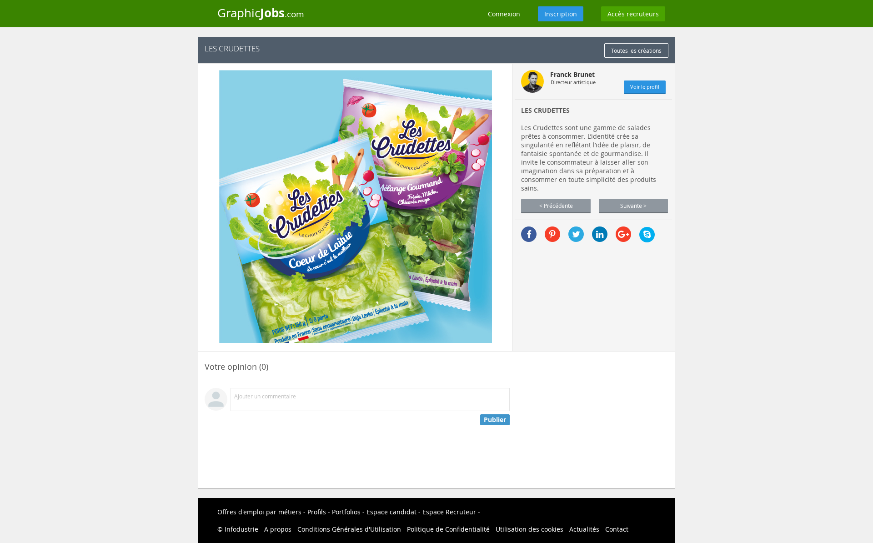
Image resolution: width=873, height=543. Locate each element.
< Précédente (556, 205)
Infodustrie (241, 529)
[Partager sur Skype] (647, 234)
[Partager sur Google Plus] (623, 234)
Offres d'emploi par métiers (259, 512)
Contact (616, 529)
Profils (316, 512)
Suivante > (633, 205)
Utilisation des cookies (529, 529)
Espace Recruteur (449, 512)
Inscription (560, 14)
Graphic (260, 13)
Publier (495, 419)
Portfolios (346, 512)
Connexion (504, 14)
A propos (277, 529)
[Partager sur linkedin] (599, 234)
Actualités (584, 529)
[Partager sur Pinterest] (552, 234)
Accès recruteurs (633, 14)
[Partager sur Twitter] (576, 234)
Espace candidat (391, 512)
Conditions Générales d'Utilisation (349, 529)
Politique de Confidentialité (448, 529)
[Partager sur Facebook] (529, 234)
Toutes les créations (636, 50)
